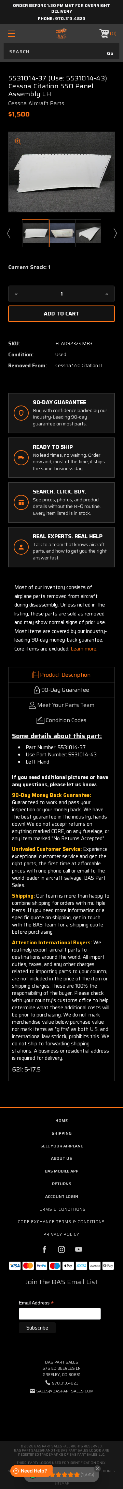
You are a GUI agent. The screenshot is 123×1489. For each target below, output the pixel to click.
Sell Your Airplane (61, 1146)
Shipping (62, 1133)
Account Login (61, 1196)
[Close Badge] (97, 1468)
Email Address (36, 1303)
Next (115, 233)
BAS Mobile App (62, 1171)
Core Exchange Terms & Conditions (61, 1221)
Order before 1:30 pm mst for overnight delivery (61, 8)
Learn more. (84, 649)
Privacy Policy (61, 1234)
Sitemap (61, 1483)
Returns (61, 1183)
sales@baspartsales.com (65, 1391)
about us (61, 1158)
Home (61, 1120)
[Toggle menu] (18, 33)
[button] (61, 1411)
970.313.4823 (70, 18)
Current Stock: (29, 267)
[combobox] (61, 51)
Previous (8, 233)
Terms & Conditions (61, 1209)
